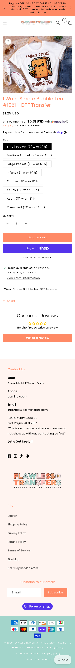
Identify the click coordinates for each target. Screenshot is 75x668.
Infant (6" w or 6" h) (22, 173)
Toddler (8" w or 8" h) (23, 181)
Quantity (8, 216)
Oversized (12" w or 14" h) (26, 207)
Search (12, 516)
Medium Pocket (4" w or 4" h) (29, 155)
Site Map (13, 559)
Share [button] (11, 301)
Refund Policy (17, 542)
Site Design (48, 642)
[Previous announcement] (4, 8)
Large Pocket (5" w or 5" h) (27, 164)
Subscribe (55, 592)
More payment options (37, 257)
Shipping (8, 125)
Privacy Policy (17, 533)
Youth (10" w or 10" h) (23, 190)
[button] (5, 22)
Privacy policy (55, 647)
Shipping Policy (18, 524)
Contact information (39, 659)
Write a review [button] (37, 338)
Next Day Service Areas (23, 568)
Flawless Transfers (26, 642)
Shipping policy (51, 653)
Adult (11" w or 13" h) (22, 199)
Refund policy (35, 647)
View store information (23, 278)
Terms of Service (19, 550)
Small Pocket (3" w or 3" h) (27, 147)
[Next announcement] (71, 8)
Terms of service (28, 653)
